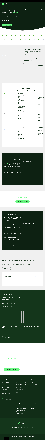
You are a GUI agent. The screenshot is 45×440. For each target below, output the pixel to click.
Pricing (32, 383)
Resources (35, 0)
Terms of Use (24, 436)
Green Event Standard (21, 413)
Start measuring (7, 25)
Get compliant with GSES (22, 201)
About (30, 0)
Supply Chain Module (21, 384)
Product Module (20, 387)
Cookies (20, 436)
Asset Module (19, 391)
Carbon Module (20, 386)
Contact (38, 0)
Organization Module (21, 383)
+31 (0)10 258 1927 (7, 392)
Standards (19, 403)
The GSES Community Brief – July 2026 (11, 327)
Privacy (17, 436)
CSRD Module (19, 392)
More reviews (6, 268)
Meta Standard (19, 407)
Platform (19, 379)
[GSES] (5, 3)
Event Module (19, 389)
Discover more (9, 180)
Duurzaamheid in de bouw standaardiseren (31, 327)
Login (42, 0)
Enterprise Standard (21, 408)
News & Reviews (34, 384)
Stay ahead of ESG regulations (11, 369)
